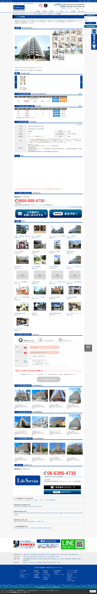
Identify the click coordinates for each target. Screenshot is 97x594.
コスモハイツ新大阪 (71, 404)
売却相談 (44, 11)
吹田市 (37, 506)
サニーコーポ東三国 (36, 404)
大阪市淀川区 (33, 126)
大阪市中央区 (32, 506)
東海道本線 (40, 558)
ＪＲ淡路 (32, 528)
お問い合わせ (81, 11)
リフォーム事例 (71, 580)
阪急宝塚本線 (34, 558)
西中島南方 (32, 521)
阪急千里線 (25, 560)
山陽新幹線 (74, 558)
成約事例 (70, 579)
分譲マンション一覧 (72, 577)
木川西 (67, 513)
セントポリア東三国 (36, 457)
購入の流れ (70, 574)
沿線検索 (37, 574)
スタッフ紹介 (59, 11)
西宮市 (62, 554)
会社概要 (73, 11)
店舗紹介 (51, 11)
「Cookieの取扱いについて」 (16, 592)
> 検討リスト (71, 8)
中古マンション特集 (32, 500)
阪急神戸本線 (47, 558)
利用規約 (23, 374)
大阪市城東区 (72, 554)
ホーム (31, 11)
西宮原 (15, 513)
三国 (42, 521)
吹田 (47, 528)
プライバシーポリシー (32, 374)
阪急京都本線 (54, 558)
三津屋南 (16, 515)
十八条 (64, 513)
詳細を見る (55, 98)
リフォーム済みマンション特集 (21, 500)
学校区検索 (37, 577)
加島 (28, 513)
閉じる (92, 591)
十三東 (25, 513)
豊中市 (77, 554)
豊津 (44, 528)
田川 (75, 513)
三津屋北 (60, 513)
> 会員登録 (77, 8)
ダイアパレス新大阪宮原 (54, 457)
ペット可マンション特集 (43, 500)
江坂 (26, 528)
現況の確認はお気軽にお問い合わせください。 (26, 117)
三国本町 (56, 513)
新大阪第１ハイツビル (36, 431)
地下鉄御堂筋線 (31, 128)
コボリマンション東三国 (54, 404)
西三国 (77, 513)
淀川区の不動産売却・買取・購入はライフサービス (48, 567)
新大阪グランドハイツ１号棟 (55, 431)
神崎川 (39, 521)
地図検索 (37, 576)
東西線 (79, 558)
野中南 (71, 513)
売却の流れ (70, 576)
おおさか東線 (61, 558)
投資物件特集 (52, 500)
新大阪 (19, 521)
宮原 (19, 513)
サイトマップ (24, 577)
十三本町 (51, 513)
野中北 (34, 513)
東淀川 (15, 521)
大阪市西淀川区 (17, 506)
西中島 (38, 513)
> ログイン (82, 8)
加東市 (66, 554)
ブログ (67, 11)
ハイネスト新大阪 (18, 404)
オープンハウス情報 (72, 572)
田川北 (81, 513)
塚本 (45, 513)
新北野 (31, 513)
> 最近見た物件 (64, 8)
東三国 (37, 126)
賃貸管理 (57, 572)
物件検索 (38, 11)
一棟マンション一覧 (59, 574)
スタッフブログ (47, 576)
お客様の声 (46, 577)
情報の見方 (79, 124)
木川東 (42, 513)
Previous (16, 48)
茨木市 (40, 506)
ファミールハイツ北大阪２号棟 (20, 431)
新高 (48, 513)
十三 (36, 521)
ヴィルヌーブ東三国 (71, 457)
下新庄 (35, 528)
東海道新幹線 (68, 558)
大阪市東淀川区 (25, 506)
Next (49, 48)
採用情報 (46, 579)
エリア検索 (37, 572)
